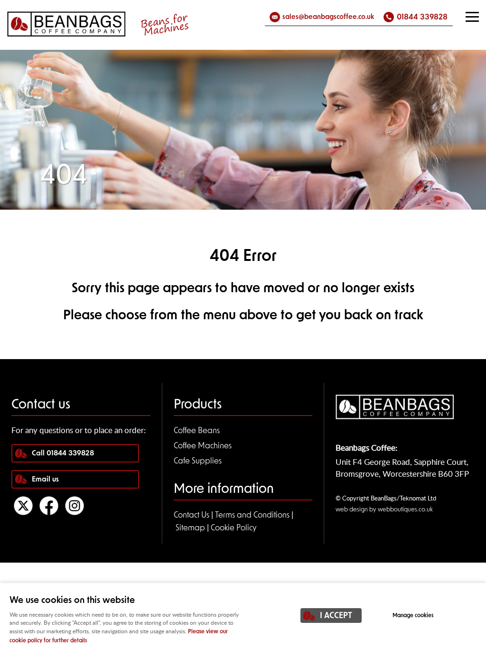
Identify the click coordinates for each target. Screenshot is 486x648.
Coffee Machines (203, 446)
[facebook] (49, 513)
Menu (472, 16)
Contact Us (191, 515)
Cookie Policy (233, 528)
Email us (45, 479)
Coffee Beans (197, 431)
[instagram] (74, 513)
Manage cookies (413, 616)
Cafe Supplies (198, 461)
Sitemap (190, 528)
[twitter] (23, 513)
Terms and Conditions (252, 515)
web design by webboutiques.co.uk (384, 510)
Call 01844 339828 (63, 453)
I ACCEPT (336, 616)
